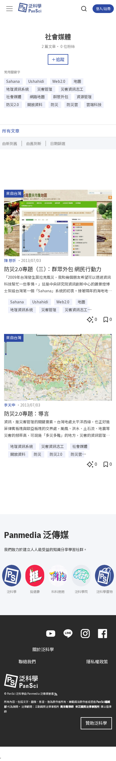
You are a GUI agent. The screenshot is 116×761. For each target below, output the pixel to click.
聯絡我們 (27, 661)
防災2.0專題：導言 (26, 413)
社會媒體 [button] (14, 96)
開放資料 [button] (35, 104)
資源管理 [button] (84, 96)
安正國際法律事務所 (87, 706)
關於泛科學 (43, 649)
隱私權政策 (97, 661)
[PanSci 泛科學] (32, 7)
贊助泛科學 (96, 723)
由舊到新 (33, 143)
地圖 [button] (77, 81)
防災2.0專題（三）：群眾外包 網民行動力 (52, 269)
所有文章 (10, 130)
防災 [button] (55, 104)
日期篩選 (57, 143)
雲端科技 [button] (93, 104)
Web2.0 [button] (59, 81)
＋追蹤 (58, 59)
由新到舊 (9, 143)
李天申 (9, 405)
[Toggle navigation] (9, 9)
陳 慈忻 (10, 260)
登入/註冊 (103, 8)
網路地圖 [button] (38, 96)
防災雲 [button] (73, 104)
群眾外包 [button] (61, 96)
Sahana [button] (13, 81)
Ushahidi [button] (36, 81)
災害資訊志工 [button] (72, 89)
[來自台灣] (58, 222)
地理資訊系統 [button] (18, 89)
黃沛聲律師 (67, 706)
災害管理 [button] (45, 89)
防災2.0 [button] (13, 104)
